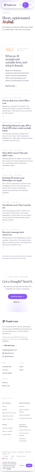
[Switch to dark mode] (20, 5)
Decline (22, 465)
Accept (29, 465)
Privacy (9, 468)
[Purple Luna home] (10, 5)
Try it (25, 5)
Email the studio (17, 296)
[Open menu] (31, 5)
